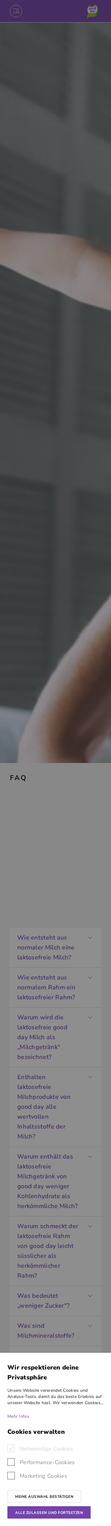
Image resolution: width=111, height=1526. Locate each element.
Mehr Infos (18, 1416)
